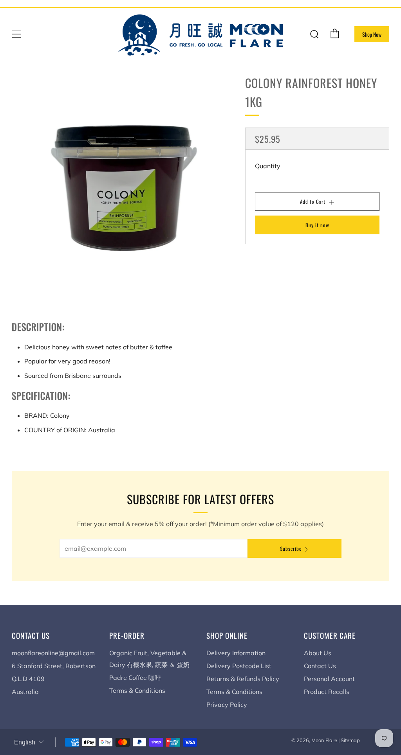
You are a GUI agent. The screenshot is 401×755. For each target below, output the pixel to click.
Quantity (267, 166)
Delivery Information (236, 653)
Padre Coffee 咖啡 (135, 677)
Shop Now (371, 34)
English (24, 742)
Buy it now (317, 225)
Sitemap (350, 740)
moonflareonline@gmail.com (53, 653)
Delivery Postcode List (238, 666)
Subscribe (291, 548)
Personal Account (329, 679)
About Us (317, 653)
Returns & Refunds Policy (242, 679)
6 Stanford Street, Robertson (54, 666)
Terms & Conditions (137, 690)
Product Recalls (326, 692)
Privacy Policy (226, 704)
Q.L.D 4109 (28, 679)
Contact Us (320, 666)
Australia (25, 692)
